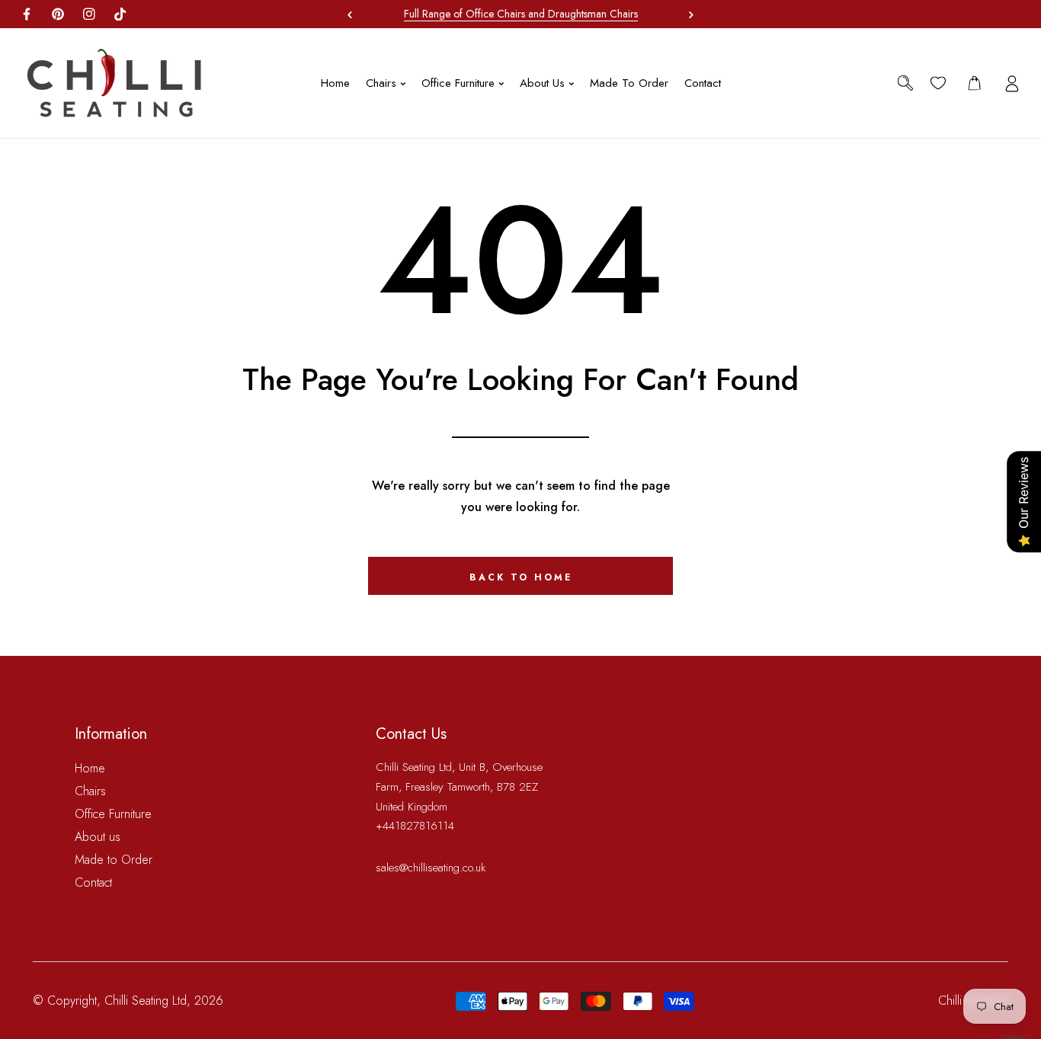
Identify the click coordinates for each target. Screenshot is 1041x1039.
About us (97, 837)
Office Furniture (113, 814)
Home (90, 768)
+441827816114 (415, 825)
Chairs (90, 791)
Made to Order (113, 859)
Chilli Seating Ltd (145, 1000)
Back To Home (520, 577)
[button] (687, 14)
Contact (93, 882)
